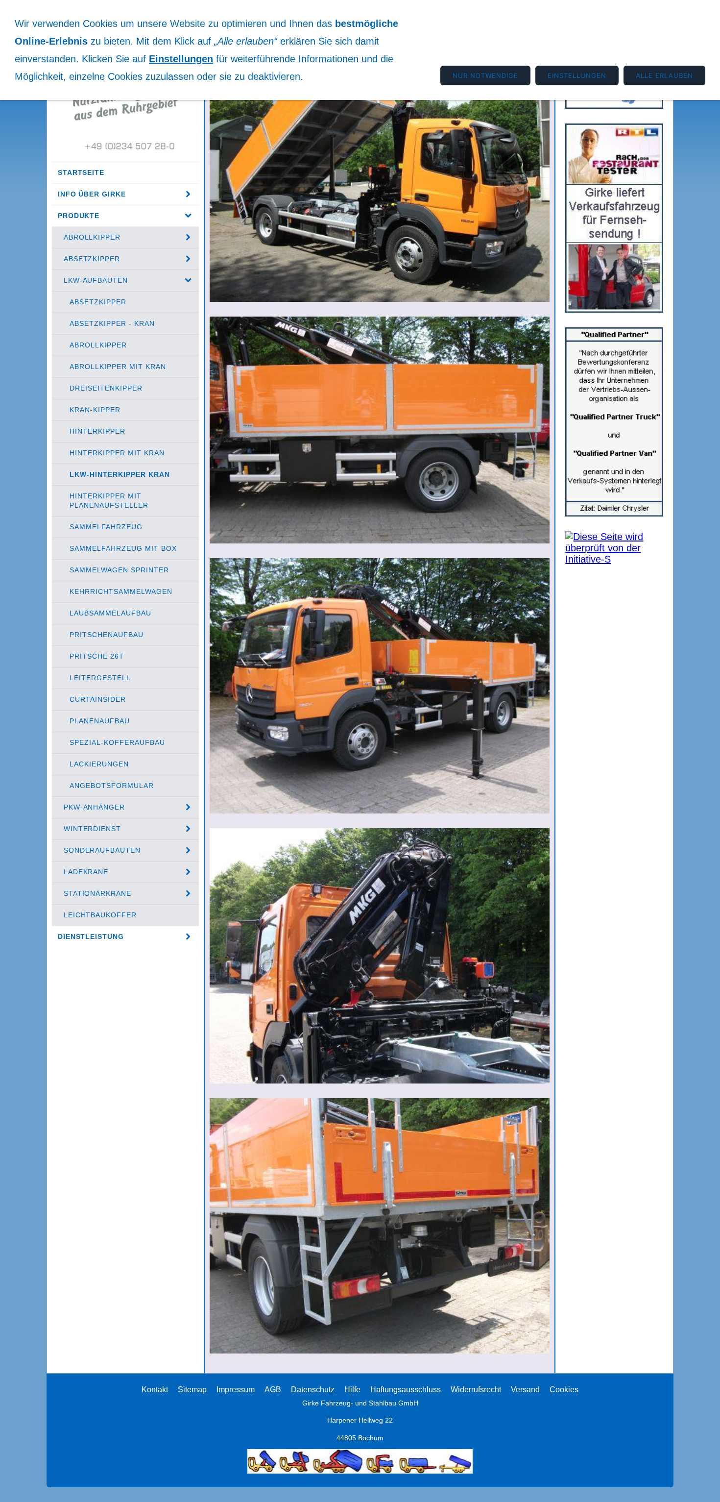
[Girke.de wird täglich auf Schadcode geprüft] (614, 559)
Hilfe (352, 1389)
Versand (525, 1389)
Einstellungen (181, 58)
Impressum (235, 1389)
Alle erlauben (664, 75)
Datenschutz (313, 1389)
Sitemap (192, 1389)
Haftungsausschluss (405, 1389)
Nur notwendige (485, 75)
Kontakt (155, 1389)
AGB (272, 1389)
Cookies (564, 1389)
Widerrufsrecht (476, 1389)
